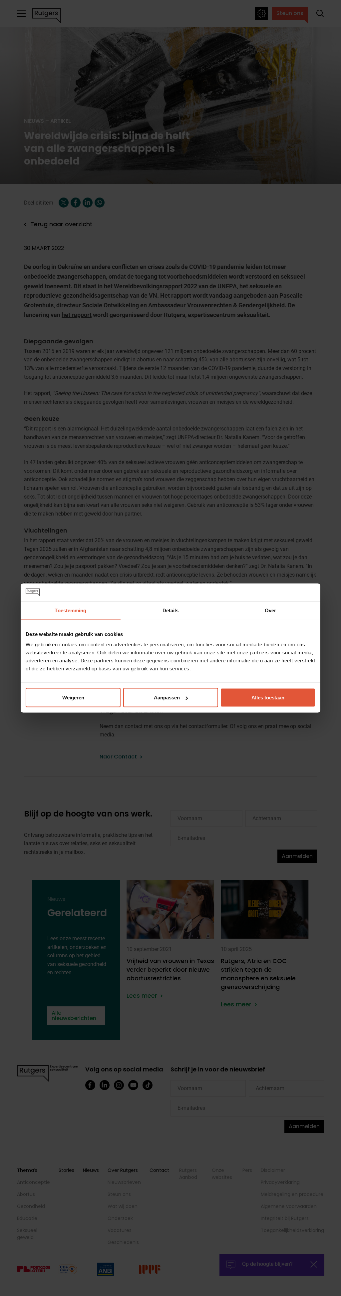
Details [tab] (171, 610)
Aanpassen (167, 697)
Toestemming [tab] (70, 610)
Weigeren (73, 697)
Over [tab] (270, 610)
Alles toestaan (267, 697)
